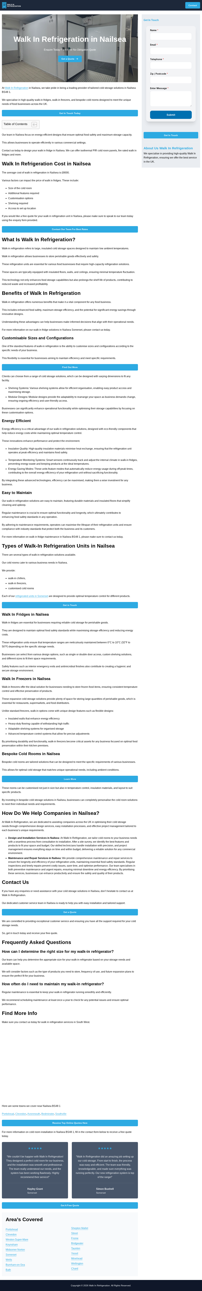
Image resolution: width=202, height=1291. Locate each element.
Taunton (75, 1248)
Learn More (70, 779)
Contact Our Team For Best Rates (70, 229)
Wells (9, 1259)
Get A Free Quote (70, 1205)
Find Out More (70, 367)
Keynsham (12, 1244)
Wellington (77, 1263)
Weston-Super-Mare (17, 1239)
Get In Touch (171, 135)
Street (74, 1233)
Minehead (76, 1258)
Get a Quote (67, 59)
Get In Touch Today (69, 113)
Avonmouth (33, 1114)
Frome (74, 1238)
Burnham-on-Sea (15, 1264)
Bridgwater (77, 1243)
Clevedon (20, 1114)
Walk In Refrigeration (16, 88)
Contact (192, 5)
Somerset (11, 1254)
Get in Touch (70, 605)
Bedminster (47, 1114)
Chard (74, 1268)
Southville (60, 1114)
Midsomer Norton (15, 1249)
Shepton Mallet (79, 1228)
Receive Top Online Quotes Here (69, 1123)
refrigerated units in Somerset (31, 596)
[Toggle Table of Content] (32, 124)
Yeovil (74, 1253)
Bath (8, 1269)
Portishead (8, 1114)
